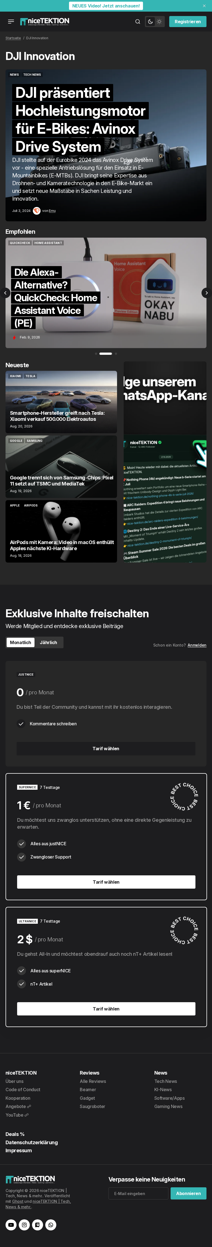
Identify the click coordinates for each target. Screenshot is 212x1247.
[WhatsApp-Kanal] (50, 1224)
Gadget (87, 1098)
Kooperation (18, 1098)
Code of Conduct (23, 1089)
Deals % (15, 1134)
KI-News (163, 1089)
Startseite (13, 38)
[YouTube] (11, 1224)
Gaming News (168, 1106)
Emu (52, 211)
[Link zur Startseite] (45, 21)
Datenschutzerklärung (32, 1142)
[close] (204, 5)
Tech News (165, 1081)
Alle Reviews (93, 1081)
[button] (5, 293)
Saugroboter (92, 1106)
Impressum (19, 1150)
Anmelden (197, 645)
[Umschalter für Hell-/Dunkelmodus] (155, 21)
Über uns (14, 1081)
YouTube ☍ (17, 1115)
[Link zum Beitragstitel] (106, 145)
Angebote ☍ (18, 1106)
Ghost (17, 1201)
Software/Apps (169, 1098)
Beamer (88, 1089)
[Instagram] (24, 1224)
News (160, 1073)
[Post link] (61, 402)
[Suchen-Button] (138, 21)
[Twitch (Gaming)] (37, 1224)
